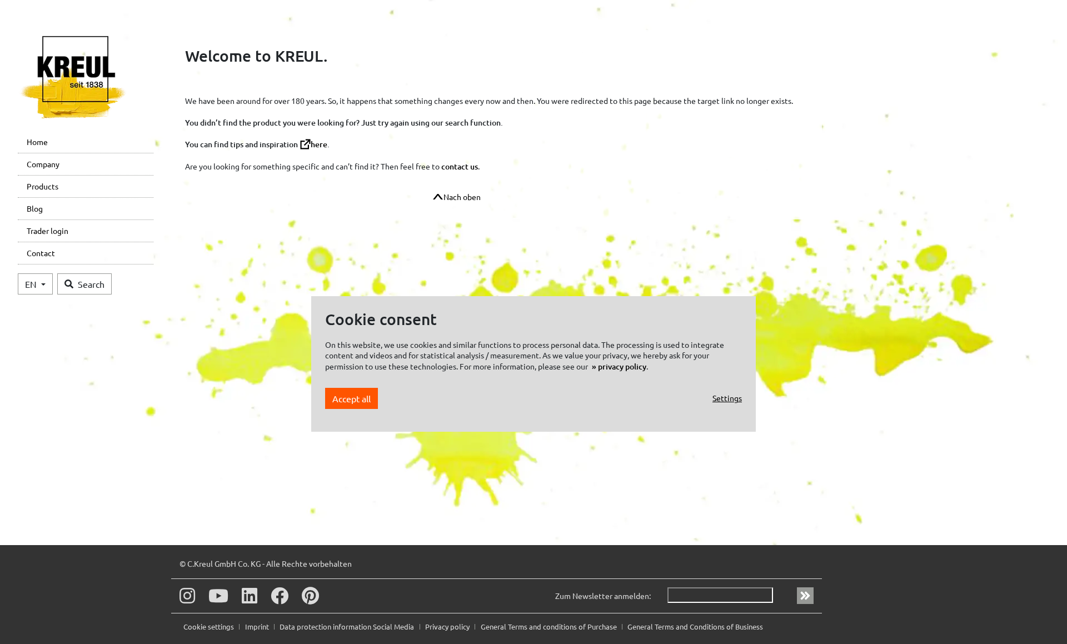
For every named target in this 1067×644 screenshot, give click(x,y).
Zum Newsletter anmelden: (603, 596)
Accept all (351, 398)
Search (91, 283)
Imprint (258, 626)
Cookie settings (209, 626)
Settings (727, 398)
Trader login (47, 231)
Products (42, 186)
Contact (41, 253)
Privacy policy (448, 626)
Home (37, 142)
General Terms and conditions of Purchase (550, 626)
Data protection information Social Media (348, 626)
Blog (35, 208)
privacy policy (622, 366)
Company (43, 164)
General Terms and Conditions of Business (695, 626)
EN (32, 283)
